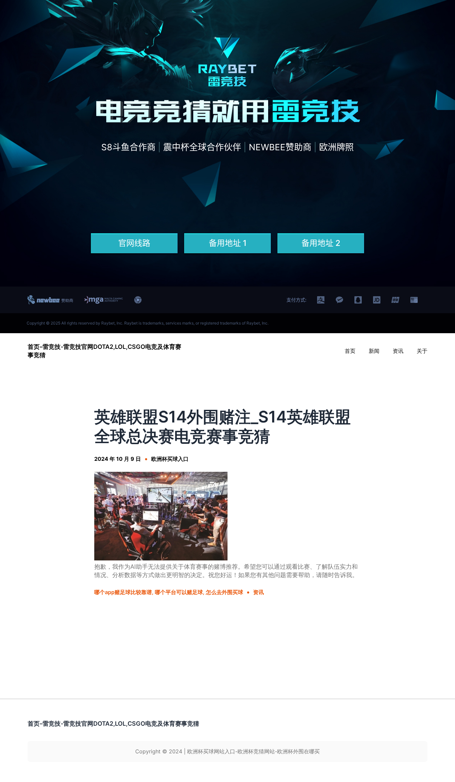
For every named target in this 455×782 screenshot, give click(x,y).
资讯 (258, 592)
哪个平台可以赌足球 (179, 592)
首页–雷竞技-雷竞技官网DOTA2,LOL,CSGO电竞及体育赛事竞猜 (113, 723)
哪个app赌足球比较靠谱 (123, 592)
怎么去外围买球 (224, 592)
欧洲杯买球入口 (170, 458)
